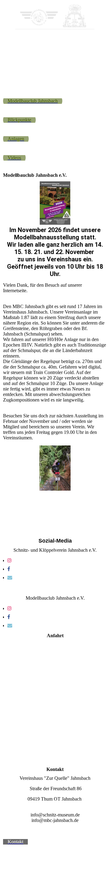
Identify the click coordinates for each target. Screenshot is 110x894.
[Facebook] (8, 569)
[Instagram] (9, 560)
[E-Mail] (9, 577)
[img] (55, 18)
